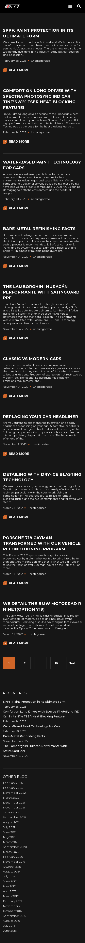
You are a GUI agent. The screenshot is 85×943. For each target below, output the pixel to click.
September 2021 (14, 817)
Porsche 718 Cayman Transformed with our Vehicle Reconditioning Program (42, 543)
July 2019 (9, 876)
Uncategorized (40, 60)
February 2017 (12, 901)
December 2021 (14, 802)
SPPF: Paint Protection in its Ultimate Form (38, 33)
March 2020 (11, 852)
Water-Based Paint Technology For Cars (42, 165)
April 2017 (9, 891)
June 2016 (10, 930)
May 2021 (9, 837)
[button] (70, 6)
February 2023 (13, 788)
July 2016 (9, 925)
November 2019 (14, 861)
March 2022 (11, 797)
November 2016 (14, 906)
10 (56, 663)
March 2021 (11, 842)
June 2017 (10, 881)
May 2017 (9, 886)
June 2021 (10, 832)
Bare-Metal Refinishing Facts (39, 228)
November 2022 (14, 792)
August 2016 (11, 921)
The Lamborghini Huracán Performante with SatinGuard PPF (41, 292)
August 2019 (11, 871)
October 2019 (12, 866)
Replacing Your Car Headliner (40, 416)
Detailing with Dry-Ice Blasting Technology (42, 477)
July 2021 (9, 827)
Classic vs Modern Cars (32, 358)
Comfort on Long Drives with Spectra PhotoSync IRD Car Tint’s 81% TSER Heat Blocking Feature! (40, 99)
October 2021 (12, 812)
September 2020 (15, 847)
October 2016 (12, 911)
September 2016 (14, 916)
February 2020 (13, 856)
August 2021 (11, 822)
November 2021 (14, 807)
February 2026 (13, 783)
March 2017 (11, 896)
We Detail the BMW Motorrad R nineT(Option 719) (42, 606)
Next (72, 663)
